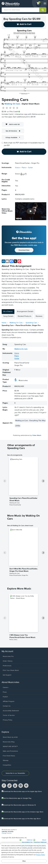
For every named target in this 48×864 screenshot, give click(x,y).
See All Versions (11, 131)
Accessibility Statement (11, 711)
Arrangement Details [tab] (25, 311)
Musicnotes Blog (9, 742)
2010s (17, 426)
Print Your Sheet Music (11, 670)
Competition (7, 765)
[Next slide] (43, 481)
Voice (17, 168)
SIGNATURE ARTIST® (10, 746)
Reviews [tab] (39, 316)
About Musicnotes (10, 682)
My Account (7, 651)
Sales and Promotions (10, 751)
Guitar (30, 168)
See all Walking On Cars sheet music (20, 525)
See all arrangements (14, 455)
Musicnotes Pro (8, 656)
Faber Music (36, 435)
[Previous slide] (4, 481)
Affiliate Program (8, 701)
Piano (24, 168)
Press (5, 692)
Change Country (6, 833)
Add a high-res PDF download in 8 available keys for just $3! (24, 144)
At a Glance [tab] (8, 311)
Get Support (7, 675)
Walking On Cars (12, 104)
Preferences (7, 666)
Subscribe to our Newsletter (15, 773)
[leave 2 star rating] (7, 108)
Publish (5, 697)
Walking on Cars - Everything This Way (30, 420)
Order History (7, 661)
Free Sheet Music (9, 756)
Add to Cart (25, 151)
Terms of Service (9, 715)
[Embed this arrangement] (3, 261)
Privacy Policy (7, 720)
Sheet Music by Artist (10, 737)
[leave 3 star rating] (10, 108)
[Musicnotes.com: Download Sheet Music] (11, 4)
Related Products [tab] (24, 316)
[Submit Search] (42, 10)
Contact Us (6, 706)
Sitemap (5, 760)
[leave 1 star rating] (3, 108)
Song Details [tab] (8, 316)
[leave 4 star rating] (14, 108)
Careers (5, 687)
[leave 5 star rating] (17, 108)
